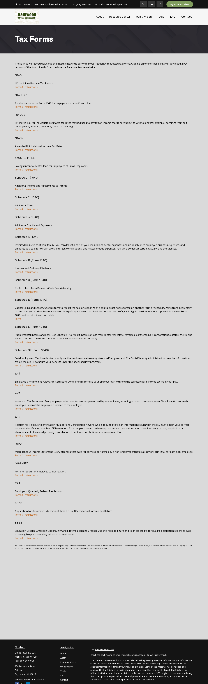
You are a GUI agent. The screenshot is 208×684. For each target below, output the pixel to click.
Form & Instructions (26, 87)
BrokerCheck (160, 654)
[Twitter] (143, 4)
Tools (63, 671)
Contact (64, 679)
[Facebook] (160, 4)
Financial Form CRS (104, 649)
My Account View (179, 4)
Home (63, 653)
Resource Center (68, 662)
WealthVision (66, 666)
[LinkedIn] (151, 4)
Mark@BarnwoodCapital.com (113, 4)
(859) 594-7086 (30, 656)
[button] (100, 16)
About (63, 657)
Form (18, 318)
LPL (62, 675)
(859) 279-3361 (83, 4)
